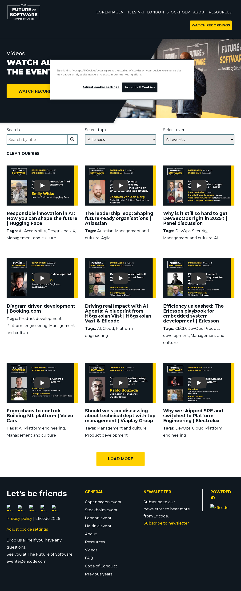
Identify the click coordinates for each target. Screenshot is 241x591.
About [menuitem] (199, 12)
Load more (120, 459)
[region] (122, 79)
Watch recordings (40, 91)
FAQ (89, 558)
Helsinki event (98, 526)
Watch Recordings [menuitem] (211, 25)
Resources (95, 542)
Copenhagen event (103, 502)
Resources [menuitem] (220, 12)
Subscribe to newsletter (166, 523)
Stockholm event (101, 510)
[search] (73, 139)
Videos (91, 550)
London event (98, 518)
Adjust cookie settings (27, 529)
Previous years (98, 574)
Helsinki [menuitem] (135, 12)
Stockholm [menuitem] (178, 12)
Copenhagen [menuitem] (110, 12)
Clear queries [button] (23, 153)
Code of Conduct (101, 566)
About (91, 534)
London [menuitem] (155, 12)
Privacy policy (19, 518)
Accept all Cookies (140, 87)
